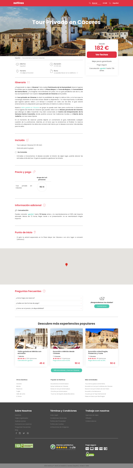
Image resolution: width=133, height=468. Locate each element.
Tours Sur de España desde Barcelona (62, 394)
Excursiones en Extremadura (59, 384)
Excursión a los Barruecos (93, 391)
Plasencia (19, 389)
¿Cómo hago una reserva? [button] (25, 298)
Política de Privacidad (58, 421)
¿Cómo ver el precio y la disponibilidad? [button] (30, 308)
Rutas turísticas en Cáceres (59, 386)
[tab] (49, 298)
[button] (95, 3)
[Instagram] (20, 433)
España (17, 58)
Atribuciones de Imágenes (59, 427)
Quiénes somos (20, 421)
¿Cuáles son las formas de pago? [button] (27, 303)
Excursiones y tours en (33, 58)
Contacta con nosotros (23, 424)
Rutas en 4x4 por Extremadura (60, 389)
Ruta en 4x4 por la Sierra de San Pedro (97, 389)
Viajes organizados (21, 418)
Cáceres (19, 384)
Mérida (18, 386)
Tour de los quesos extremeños (95, 384)
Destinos (18, 415)
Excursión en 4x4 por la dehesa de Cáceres (98, 386)
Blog (16, 430)
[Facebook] (16, 433)
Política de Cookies (57, 424)
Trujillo (18, 391)
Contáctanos (101, 306)
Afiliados (88, 418)
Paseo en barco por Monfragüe (95, 396)
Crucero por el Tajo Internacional (95, 394)
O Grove (19, 396)
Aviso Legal (54, 415)
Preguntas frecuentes (22, 427)
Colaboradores (91, 421)
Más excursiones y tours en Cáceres (66, 370)
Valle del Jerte (20, 394)
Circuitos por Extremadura (59, 391)
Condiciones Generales (58, 418)
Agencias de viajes (92, 415)
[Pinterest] (28, 433)
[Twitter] (24, 433)
